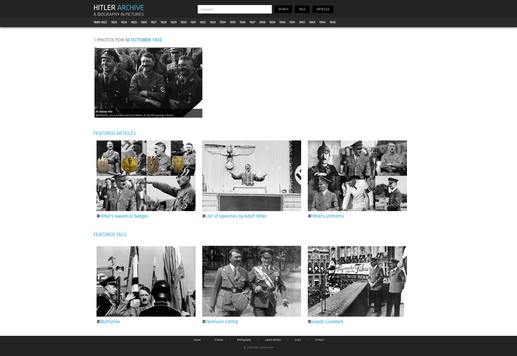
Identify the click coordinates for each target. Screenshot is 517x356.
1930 (184, 22)
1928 (164, 22)
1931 (193, 22)
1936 (243, 22)
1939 (272, 22)
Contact (319, 340)
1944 (322, 22)
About (197, 340)
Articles (218, 340)
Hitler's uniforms (326, 216)
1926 (144, 22)
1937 (252, 22)
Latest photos (273, 340)
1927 (154, 22)
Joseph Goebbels (325, 322)
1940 (282, 22)
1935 (233, 22)
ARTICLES (323, 9)
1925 (134, 22)
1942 (302, 22)
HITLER (119, 7)
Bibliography (244, 340)
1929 (174, 22)
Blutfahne (108, 322)
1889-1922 (100, 22)
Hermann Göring (220, 322)
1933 (213, 22)
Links (298, 340)
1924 (124, 22)
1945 (333, 22)
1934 (223, 22)
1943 (312, 22)
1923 (114, 22)
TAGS (302, 9)
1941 (292, 22)
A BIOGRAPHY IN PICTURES (119, 14)
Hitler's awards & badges (122, 216)
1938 (262, 22)
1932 (203, 22)
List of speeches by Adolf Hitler (234, 216)
